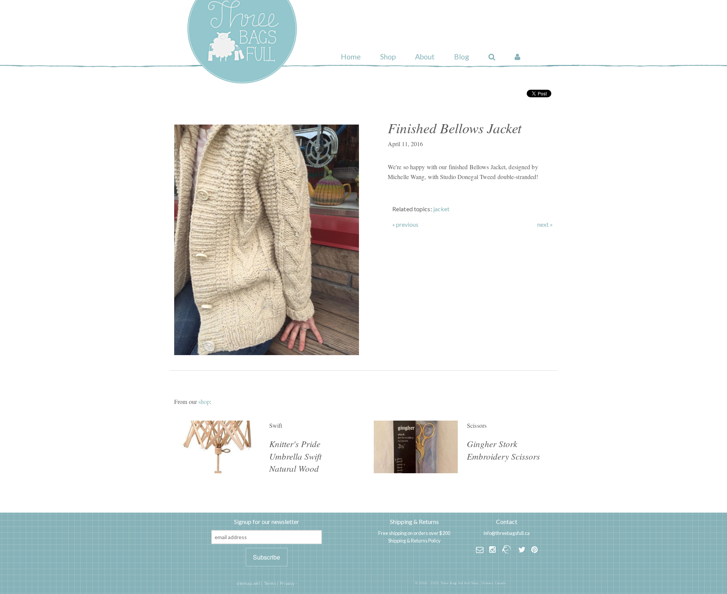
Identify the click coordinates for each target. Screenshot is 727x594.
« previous (405, 224)
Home (351, 56)
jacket (441, 208)
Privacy (287, 583)
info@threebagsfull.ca (507, 533)
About (425, 56)
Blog (461, 56)
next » (545, 224)
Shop (388, 56)
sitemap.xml (248, 583)
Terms (270, 583)
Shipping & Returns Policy (414, 541)
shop (204, 401)
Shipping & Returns (414, 521)
